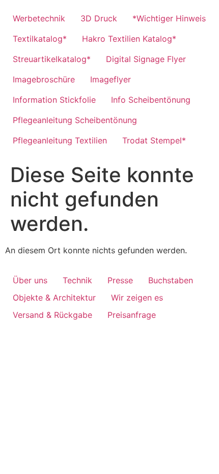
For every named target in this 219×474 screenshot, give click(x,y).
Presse (120, 280)
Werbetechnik (39, 18)
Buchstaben (170, 280)
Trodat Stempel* (154, 140)
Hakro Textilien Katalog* (129, 39)
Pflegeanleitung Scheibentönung (75, 120)
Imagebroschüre (44, 79)
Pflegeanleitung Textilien (60, 140)
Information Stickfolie (54, 100)
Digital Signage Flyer (146, 59)
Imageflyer (110, 79)
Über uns (30, 280)
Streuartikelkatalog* (52, 59)
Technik (77, 280)
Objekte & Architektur (54, 297)
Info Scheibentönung (150, 100)
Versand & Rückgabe (52, 315)
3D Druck (98, 18)
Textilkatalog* (40, 39)
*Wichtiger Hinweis (169, 18)
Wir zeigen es (137, 297)
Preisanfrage (131, 315)
